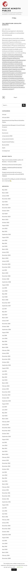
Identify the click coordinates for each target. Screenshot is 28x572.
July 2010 (4, 540)
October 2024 (5, 210)
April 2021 (4, 246)
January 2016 (5, 353)
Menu (14, 18)
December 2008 (6, 558)
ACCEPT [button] (14, 569)
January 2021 (5, 252)
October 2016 (5, 326)
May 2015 (4, 377)
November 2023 (6, 216)
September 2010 (6, 534)
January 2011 (5, 522)
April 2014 (4, 415)
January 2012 (5, 490)
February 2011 (5, 519)
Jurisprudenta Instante (8, 139)
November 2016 (6, 323)
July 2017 (4, 308)
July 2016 (4, 335)
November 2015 (6, 359)
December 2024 (6, 207)
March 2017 (5, 317)
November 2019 (6, 267)
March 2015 (5, 383)
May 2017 (4, 311)
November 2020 (6, 255)
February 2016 (5, 350)
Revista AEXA (5, 145)
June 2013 (4, 445)
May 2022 (4, 231)
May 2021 (4, 243)
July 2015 (4, 371)
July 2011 (4, 508)
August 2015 (5, 368)
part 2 (24, 83)
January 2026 (5, 195)
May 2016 (4, 341)
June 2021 (4, 240)
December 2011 (6, 493)
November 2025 (6, 198)
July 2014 (4, 406)
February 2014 (5, 421)
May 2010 (4, 546)
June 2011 (4, 511)
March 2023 (5, 219)
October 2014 (5, 398)
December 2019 (6, 264)
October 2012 (5, 469)
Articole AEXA (5, 117)
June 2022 (4, 228)
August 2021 (5, 237)
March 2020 (5, 258)
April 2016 (4, 344)
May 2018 (4, 294)
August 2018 (5, 285)
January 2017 (5, 320)
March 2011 (5, 516)
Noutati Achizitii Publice (8, 142)
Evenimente (5, 133)
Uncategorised (6, 150)
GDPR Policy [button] (20, 567)
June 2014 (4, 409)
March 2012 (5, 484)
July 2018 (4, 288)
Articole (4, 114)
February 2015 (5, 386)
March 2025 (5, 204)
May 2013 (4, 448)
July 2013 (4, 442)
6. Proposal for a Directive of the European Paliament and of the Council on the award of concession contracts (13, 87)
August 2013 (5, 439)
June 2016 (4, 338)
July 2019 (4, 270)
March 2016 (5, 347)
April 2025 (5, 201)
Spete (3, 147)
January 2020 (5, 261)
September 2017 (6, 305)
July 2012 (4, 472)
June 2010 (4, 543)
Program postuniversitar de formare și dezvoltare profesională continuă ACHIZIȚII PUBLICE (13, 174)
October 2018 (5, 279)
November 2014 (6, 395)
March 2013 (5, 454)
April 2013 (4, 451)
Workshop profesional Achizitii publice (12, 164)
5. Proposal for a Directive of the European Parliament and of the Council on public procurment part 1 (13, 81)
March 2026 (5, 192)
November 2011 (6, 496)
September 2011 (6, 502)
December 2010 (6, 525)
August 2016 (5, 332)
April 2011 (4, 514)
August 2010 (5, 537)
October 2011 (5, 499)
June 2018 (4, 291)
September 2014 (6, 401)
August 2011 (5, 505)
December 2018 (6, 276)
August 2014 (5, 404)
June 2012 (4, 475)
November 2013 (6, 430)
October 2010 (5, 531)
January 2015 (5, 389)
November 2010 (6, 528)
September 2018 (6, 282)
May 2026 (4, 189)
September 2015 (6, 365)
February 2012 (5, 487)
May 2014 (4, 412)
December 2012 (6, 463)
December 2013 (6, 427)
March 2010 (5, 552)
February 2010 (5, 555)
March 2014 (5, 418)
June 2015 (4, 374)
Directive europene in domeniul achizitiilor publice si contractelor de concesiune (13, 33)
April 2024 (5, 213)
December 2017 (6, 302)
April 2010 (4, 549)
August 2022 (5, 225)
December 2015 (6, 356)
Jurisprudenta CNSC (7, 136)
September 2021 (6, 234)
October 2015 (5, 362)
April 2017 (4, 314)
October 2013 (5, 433)
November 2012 (6, 466)
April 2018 (4, 297)
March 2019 (5, 273)
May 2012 (4, 478)
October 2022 (5, 222)
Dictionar (4, 130)
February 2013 (5, 457)
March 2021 (5, 249)
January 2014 (5, 424)
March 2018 (5, 299)
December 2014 (6, 392)
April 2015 (4, 380)
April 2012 (4, 481)
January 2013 (5, 460)
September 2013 (6, 436)
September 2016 (6, 329)
